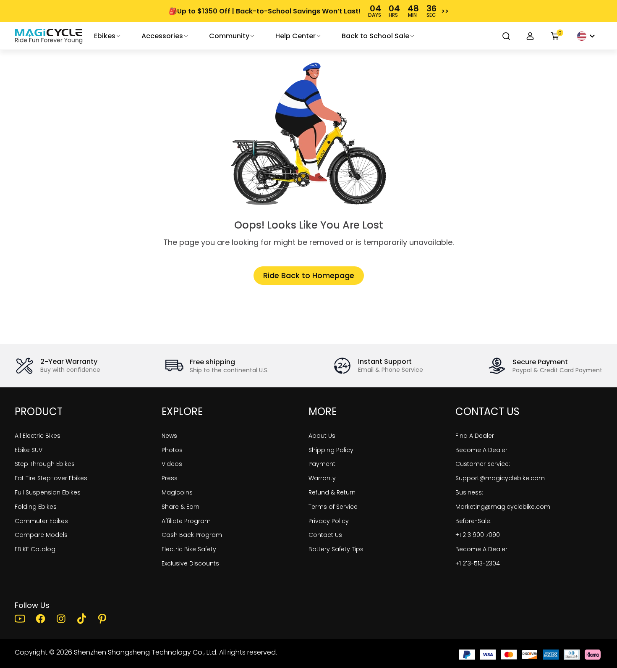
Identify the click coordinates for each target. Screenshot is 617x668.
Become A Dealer (481, 450)
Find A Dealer (474, 435)
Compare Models (41, 535)
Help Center (295, 36)
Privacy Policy (328, 521)
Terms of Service (333, 506)
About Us (321, 435)
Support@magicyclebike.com (500, 478)
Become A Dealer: (482, 549)
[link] (49, 36)
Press (170, 478)
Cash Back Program (192, 535)
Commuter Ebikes (41, 521)
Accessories (162, 36)
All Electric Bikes (37, 435)
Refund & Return (332, 492)
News (169, 435)
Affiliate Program (186, 521)
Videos (172, 464)
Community (229, 36)
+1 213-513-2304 (477, 563)
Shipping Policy (330, 450)
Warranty (322, 478)
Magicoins (177, 492)
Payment (321, 464)
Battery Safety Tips (335, 549)
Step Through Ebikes (45, 464)
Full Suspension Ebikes (48, 492)
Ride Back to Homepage (308, 275)
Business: (469, 492)
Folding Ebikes (36, 506)
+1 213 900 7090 (477, 535)
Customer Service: (482, 464)
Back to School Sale (375, 36)
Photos (172, 450)
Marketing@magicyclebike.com (502, 506)
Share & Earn (180, 506)
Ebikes (104, 36)
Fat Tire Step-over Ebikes (51, 478)
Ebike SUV (28, 450)
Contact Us (325, 535)
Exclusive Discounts (190, 563)
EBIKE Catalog (35, 549)
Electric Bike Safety (189, 549)
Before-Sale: (473, 521)
